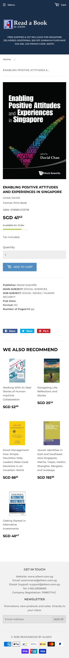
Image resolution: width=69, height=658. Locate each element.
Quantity (9, 247)
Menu (11, 4)
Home (7, 59)
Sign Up (59, 619)
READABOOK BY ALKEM (36, 636)
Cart (63, 4)
